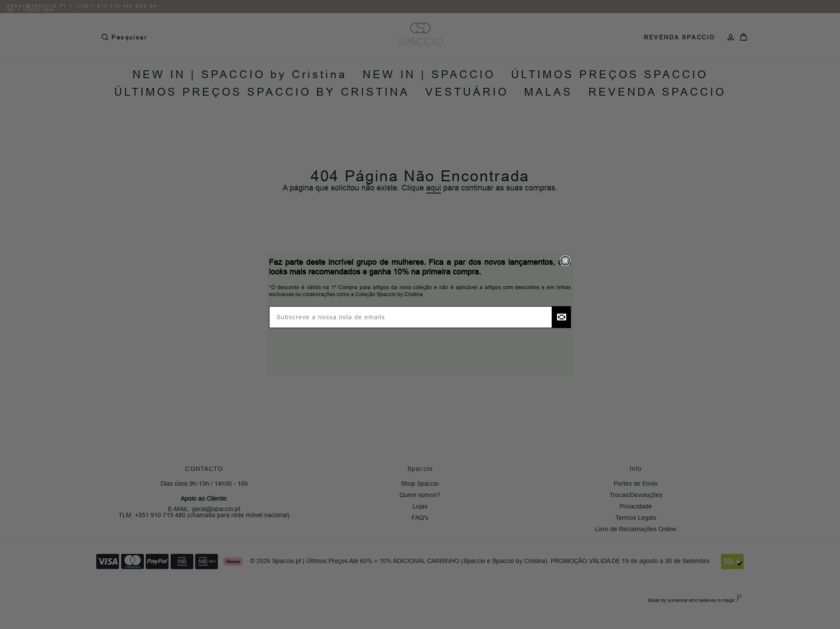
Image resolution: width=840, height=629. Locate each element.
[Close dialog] (565, 260)
